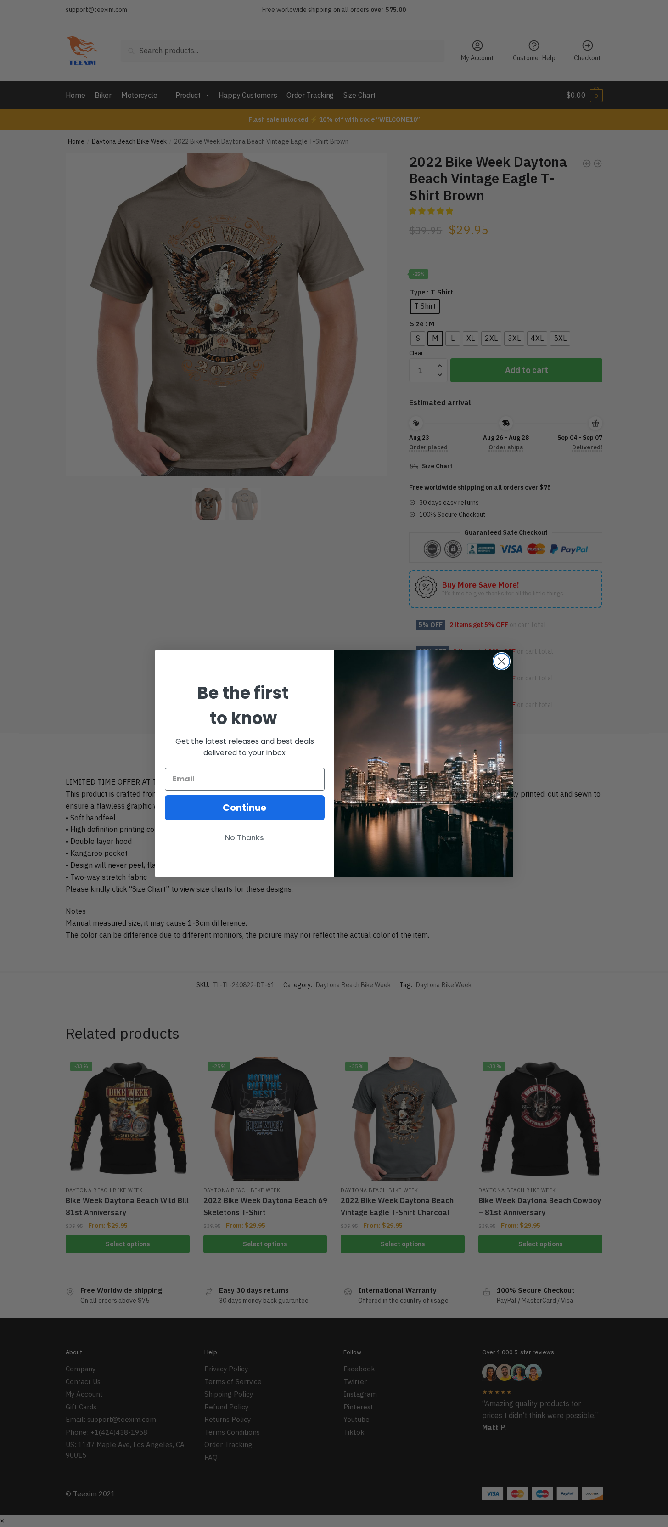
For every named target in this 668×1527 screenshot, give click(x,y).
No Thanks (244, 837)
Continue (244, 807)
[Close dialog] (502, 661)
